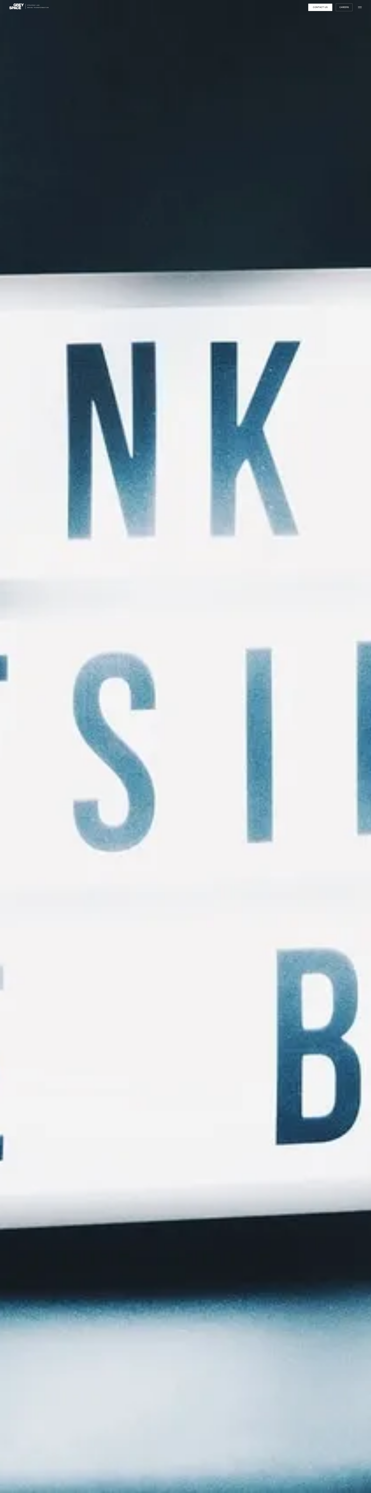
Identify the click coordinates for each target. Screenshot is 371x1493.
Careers (344, 7)
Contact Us (320, 7)
